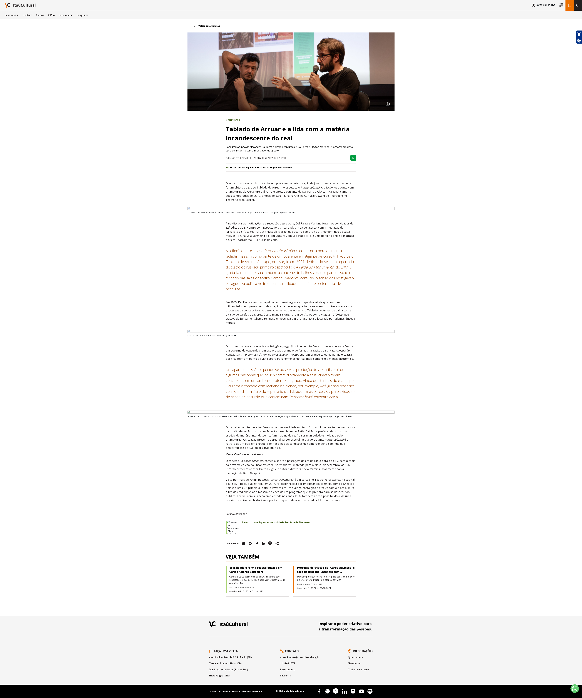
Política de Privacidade (290, 691)
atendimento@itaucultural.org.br (300, 657)
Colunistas (233, 120)
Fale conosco (287, 669)
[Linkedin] (344, 691)
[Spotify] (370, 691)
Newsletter (355, 663)
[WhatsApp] (327, 691)
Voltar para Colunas (209, 25)
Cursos (40, 15)
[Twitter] (336, 691)
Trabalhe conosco (358, 669)
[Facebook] (319, 691)
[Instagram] (353, 691)
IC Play (51, 15)
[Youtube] (361, 691)
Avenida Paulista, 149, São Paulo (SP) (230, 657)
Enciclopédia (66, 15)
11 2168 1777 (287, 663)
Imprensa (285, 675)
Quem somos (355, 657)
